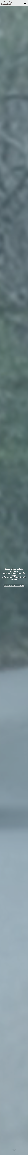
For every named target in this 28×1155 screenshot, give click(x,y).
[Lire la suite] (14, 1150)
